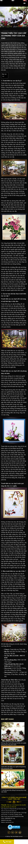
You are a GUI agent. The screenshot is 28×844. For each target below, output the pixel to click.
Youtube (19, 832)
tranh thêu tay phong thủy (11, 201)
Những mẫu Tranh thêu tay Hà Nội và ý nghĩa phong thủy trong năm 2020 (13, 743)
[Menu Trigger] (24, 3)
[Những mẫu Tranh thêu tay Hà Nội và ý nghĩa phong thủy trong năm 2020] (12, 731)
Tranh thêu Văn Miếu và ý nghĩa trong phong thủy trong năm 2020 (13, 767)
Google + (12, 832)
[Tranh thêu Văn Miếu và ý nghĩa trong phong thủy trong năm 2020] (12, 755)
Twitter (16, 832)
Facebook (8, 832)
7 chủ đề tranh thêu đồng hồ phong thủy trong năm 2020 (13, 791)
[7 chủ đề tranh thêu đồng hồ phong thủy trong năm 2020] (12, 778)
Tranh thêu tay (14, 649)
